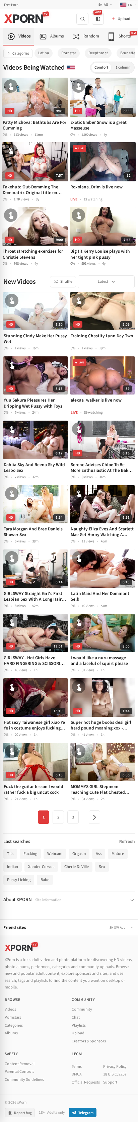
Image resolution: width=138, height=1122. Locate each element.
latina (43, 53)
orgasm (79, 854)
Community (82, 1009)
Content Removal (19, 1064)
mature (118, 854)
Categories (20, 53)
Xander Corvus (41, 867)
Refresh (127, 841)
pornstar (68, 53)
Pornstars (13, 1017)
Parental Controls (19, 1071)
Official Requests (86, 1082)
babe (45, 880)
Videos (10, 1009)
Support (110, 1082)
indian (12, 867)
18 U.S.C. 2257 (115, 1074)
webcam (54, 854)
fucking (30, 854)
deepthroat (98, 53)
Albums (11, 1033)
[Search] (82, 19)
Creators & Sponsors (89, 1041)
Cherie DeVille (76, 867)
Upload (78, 1033)
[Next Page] (94, 817)
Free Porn (11, 5)
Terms (77, 1066)
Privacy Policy (115, 1066)
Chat (76, 1017)
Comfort (101, 67)
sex (102, 867)
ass (98, 854)
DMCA (77, 1074)
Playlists (79, 1025)
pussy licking (18, 880)
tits (10, 854)
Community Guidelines (24, 1080)
